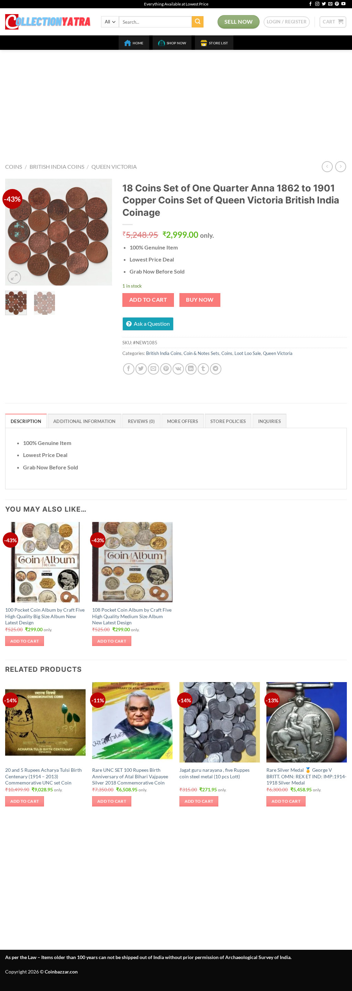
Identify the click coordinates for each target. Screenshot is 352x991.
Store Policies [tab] (228, 421)
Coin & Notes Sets (201, 353)
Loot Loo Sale (247, 353)
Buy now (199, 300)
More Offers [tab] (182, 421)
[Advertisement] (176, 101)
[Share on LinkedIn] (191, 369)
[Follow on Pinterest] (337, 4)
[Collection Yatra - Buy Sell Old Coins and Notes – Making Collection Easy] (48, 22)
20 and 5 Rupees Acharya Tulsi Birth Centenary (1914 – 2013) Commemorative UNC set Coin (43, 776)
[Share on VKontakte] (178, 369)
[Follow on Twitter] (324, 4)
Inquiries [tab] (269, 421)
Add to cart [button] (24, 641)
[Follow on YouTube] (343, 4)
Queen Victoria (114, 166)
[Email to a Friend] (153, 369)
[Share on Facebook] (128, 369)
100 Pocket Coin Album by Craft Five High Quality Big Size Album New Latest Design (45, 616)
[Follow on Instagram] (317, 4)
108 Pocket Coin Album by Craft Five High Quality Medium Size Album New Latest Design (132, 616)
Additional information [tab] (84, 421)
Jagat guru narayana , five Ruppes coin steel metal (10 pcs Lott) (214, 773)
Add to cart (148, 300)
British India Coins (57, 166)
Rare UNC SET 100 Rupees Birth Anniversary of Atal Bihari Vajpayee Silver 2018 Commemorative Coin (130, 776)
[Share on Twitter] (141, 369)
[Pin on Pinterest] (166, 369)
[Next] (101, 232)
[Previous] (16, 232)
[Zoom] (14, 277)
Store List (218, 43)
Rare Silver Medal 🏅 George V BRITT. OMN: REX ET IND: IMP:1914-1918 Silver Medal (306, 776)
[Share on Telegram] (215, 369)
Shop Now (176, 43)
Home (138, 43)
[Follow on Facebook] (310, 4)
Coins (13, 166)
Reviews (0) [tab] (141, 421)
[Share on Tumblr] (203, 369)
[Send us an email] (330, 4)
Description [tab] (26, 421)
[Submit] (198, 22)
